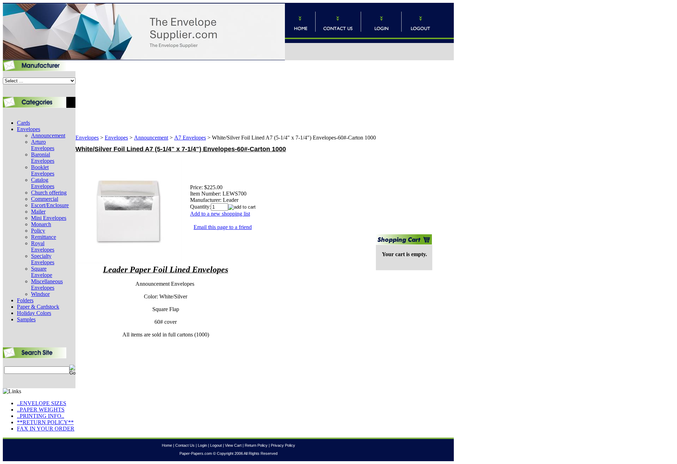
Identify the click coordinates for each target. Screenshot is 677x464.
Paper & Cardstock (38, 307)
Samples (26, 319)
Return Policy (256, 445)
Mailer (38, 212)
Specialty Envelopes (42, 259)
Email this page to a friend (223, 227)
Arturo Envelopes (42, 145)
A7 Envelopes (190, 138)
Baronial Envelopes (42, 157)
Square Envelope (41, 272)
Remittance (43, 237)
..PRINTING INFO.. (40, 416)
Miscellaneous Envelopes (47, 284)
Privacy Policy (283, 445)
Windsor (40, 294)
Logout (216, 445)
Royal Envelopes (42, 246)
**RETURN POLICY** (45, 422)
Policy (38, 231)
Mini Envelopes (48, 218)
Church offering (49, 193)
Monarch (41, 224)
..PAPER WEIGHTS (41, 410)
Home (167, 445)
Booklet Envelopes (42, 170)
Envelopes (28, 129)
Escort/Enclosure (50, 205)
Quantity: (200, 207)
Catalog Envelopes (42, 183)
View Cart (233, 445)
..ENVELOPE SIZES (41, 403)
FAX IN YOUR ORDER (45, 429)
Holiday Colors (34, 313)
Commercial (44, 199)
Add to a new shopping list (220, 214)
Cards (23, 123)
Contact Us (185, 445)
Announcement (48, 135)
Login (202, 445)
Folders (25, 300)
